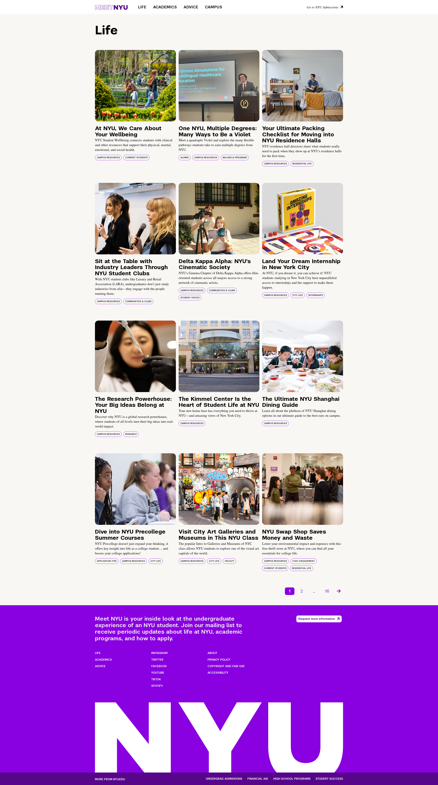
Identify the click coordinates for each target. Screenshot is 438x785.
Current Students (136, 157)
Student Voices (190, 297)
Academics (165, 7)
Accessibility (218, 672)
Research (131, 434)
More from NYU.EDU (110, 779)
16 (327, 591)
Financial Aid (257, 778)
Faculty (229, 561)
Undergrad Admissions (224, 778)
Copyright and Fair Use (226, 666)
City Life (297, 295)
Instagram (159, 653)
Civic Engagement (303, 561)
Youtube (157, 672)
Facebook (159, 666)
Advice (191, 7)
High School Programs (292, 778)
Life (142, 7)
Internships (315, 295)
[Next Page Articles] (339, 590)
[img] (135, 85)
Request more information (316, 619)
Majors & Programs (235, 157)
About (212, 653)
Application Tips (107, 561)
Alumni (185, 157)
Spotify (157, 686)
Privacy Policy (219, 659)
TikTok (156, 679)
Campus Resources (108, 157)
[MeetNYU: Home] (111, 7)
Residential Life (302, 163)
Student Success (329, 778)
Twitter (157, 659)
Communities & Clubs (138, 301)
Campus (213, 7)
